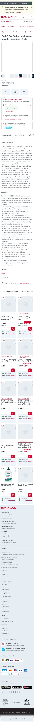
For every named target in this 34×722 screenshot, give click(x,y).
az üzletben (12, 333)
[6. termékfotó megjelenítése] (25, 76)
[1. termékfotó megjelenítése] (3, 76)
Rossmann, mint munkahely (8, 621)
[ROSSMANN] (8, 508)
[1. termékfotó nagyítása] (17, 57)
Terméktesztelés (5, 611)
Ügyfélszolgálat (5, 631)
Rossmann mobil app (6, 596)
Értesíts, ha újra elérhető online (13, 119)
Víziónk (3, 579)
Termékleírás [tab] (6, 135)
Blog (2, 587)
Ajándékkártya (4, 601)
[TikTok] (2, 692)
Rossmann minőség (6, 577)
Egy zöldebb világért (6, 582)
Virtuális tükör (4, 609)
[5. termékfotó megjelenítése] (20, 76)
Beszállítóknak (5, 633)
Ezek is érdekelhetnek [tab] (10, 291)
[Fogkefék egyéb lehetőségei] (25, 26)
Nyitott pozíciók (5, 618)
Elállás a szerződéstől (6, 562)
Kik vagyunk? (4, 574)
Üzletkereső (4, 636)
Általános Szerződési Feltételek (9, 557)
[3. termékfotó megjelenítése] (12, 76)
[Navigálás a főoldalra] (8, 17)
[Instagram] (10, 692)
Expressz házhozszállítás (19, 7)
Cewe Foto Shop (5, 599)
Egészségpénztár (5, 604)
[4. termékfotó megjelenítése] (16, 76)
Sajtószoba (4, 584)
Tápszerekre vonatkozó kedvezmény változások (12, 554)
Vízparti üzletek (5, 606)
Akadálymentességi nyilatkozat (9, 567)
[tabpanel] (17, 212)
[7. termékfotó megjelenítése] (29, 76)
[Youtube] (14, 692)
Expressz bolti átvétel (11, 10)
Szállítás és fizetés (5, 552)
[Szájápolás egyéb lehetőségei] (15, 26)
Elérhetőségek (4, 628)
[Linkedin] (18, 692)
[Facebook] (6, 692)
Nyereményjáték (5, 589)
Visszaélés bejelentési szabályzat (9, 564)
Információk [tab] (19, 135)
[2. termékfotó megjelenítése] (7, 76)
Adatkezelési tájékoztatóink (8, 559)
